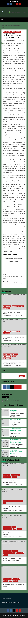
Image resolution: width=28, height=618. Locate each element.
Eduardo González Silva (9, 315)
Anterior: (12, 276)
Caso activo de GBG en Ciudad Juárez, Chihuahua (16, 424)
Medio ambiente (6, 31)
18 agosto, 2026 (18, 562)
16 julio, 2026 (18, 365)
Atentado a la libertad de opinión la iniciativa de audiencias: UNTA (16, 446)
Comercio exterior (14, 410)
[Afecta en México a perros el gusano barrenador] (5, 433)
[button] (2, 19)
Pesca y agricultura (16, 31)
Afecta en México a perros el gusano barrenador (15, 435)
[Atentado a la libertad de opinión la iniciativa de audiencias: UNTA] (5, 445)
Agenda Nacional (13, 428)
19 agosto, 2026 (18, 536)
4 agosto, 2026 (18, 340)
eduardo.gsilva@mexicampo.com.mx (11, 602)
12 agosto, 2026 (18, 315)
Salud (22, 306)
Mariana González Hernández (9, 40)
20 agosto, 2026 (18, 510)
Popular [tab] (12, 405)
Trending (12, 431)
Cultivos (18, 441)
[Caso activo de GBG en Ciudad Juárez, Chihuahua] (5, 424)
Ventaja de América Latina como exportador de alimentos (17, 415)
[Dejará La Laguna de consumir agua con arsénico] (14, 327)
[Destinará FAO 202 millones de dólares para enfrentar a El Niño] (14, 352)
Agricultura (5, 354)
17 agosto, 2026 (18, 588)
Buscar (3, 370)
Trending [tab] (20, 405)
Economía (19, 411)
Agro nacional (13, 441)
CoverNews (14, 615)
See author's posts (14, 261)
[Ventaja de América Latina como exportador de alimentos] (5, 413)
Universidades (6, 308)
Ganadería (14, 356)
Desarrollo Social (7, 306)
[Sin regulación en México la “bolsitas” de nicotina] (5, 454)
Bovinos (11, 419)
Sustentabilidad (6, 333)
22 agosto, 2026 (18, 484)
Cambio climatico (13, 354)
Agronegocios (13, 408)
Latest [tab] (4, 405)
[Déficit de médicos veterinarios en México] (14, 302)
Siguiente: (13, 283)
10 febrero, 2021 (20, 40)
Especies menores (14, 430)
